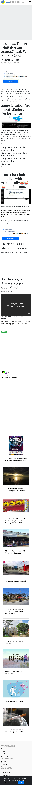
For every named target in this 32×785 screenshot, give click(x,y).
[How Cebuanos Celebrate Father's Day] (16, 658)
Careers (3, 755)
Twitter (4, 762)
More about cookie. (11, 782)
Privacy (3, 751)
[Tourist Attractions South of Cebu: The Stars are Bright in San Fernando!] (16, 596)
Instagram (5, 764)
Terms (3, 750)
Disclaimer (4, 753)
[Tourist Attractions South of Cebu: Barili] (16, 628)
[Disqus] (16, 391)
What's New (4, 756)
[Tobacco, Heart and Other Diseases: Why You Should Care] (16, 717)
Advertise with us (6, 770)
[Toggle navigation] (30, 2)
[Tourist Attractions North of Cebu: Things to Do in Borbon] (16, 475)
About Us (3, 748)
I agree (21, 782)
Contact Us (4, 774)
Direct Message (5, 775)
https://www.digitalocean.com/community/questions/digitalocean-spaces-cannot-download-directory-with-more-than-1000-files (15, 323)
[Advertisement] (16, 23)
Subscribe (5, 766)
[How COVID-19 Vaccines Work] (16, 689)
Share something (6, 772)
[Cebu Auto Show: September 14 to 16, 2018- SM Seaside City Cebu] (16, 445)
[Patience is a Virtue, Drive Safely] (16, 568)
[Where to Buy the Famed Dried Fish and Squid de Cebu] (16, 538)
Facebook (5, 761)
